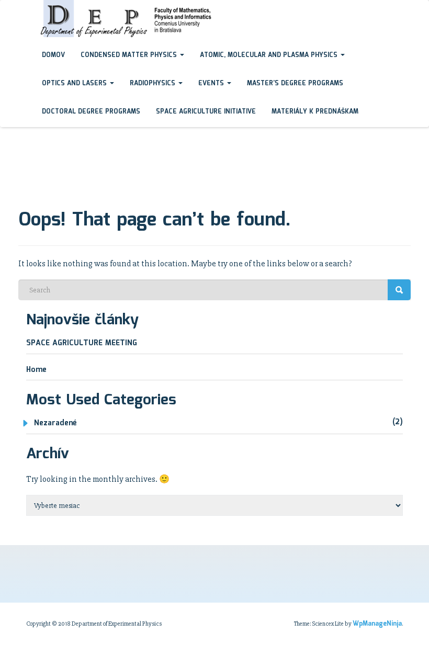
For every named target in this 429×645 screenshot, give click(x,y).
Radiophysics (153, 83)
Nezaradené (55, 423)
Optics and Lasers (75, 83)
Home (36, 370)
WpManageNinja (377, 624)
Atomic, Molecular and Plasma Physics (270, 55)
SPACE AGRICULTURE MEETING (81, 343)
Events (212, 83)
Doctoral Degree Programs (91, 112)
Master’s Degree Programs (295, 83)
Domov (53, 55)
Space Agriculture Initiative (206, 112)
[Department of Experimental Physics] (26, 10)
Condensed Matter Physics (130, 55)
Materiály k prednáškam (315, 112)
